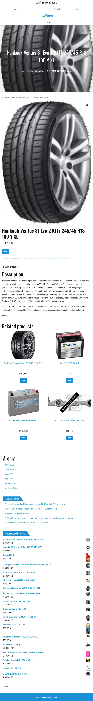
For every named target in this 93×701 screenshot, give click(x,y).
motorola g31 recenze (50, 259)
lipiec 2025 (9, 465)
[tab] (11, 267)
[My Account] (42, 16)
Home (4, 97)
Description (10, 267)
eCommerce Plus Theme (46, 697)
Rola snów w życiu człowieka (17, 513)
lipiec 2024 (9, 474)
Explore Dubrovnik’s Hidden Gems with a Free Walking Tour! (31, 509)
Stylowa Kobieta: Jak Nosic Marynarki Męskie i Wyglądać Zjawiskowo (35, 504)
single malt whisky (65, 259)
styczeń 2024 (10, 483)
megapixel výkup (35, 259)
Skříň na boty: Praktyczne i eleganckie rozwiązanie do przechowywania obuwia (39, 518)
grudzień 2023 (11, 488)
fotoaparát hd (23, 259)
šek (5, 251)
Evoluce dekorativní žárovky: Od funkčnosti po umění (27, 523)
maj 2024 (9, 479)
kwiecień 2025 (11, 469)
